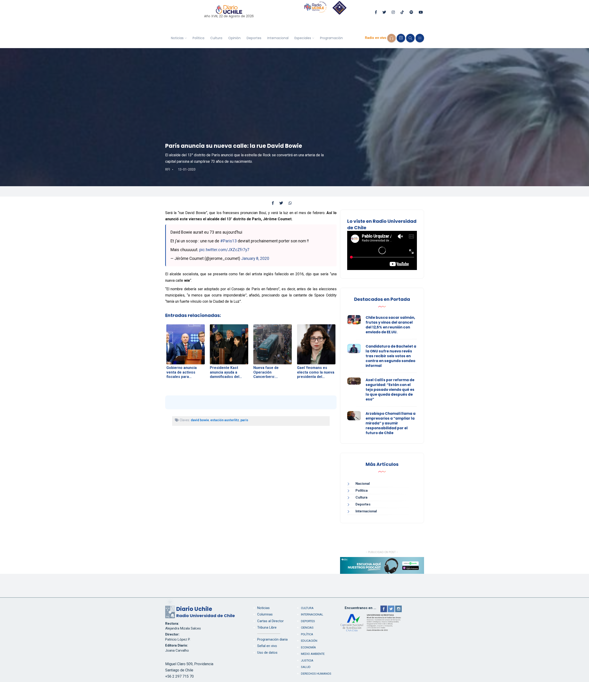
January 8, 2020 (255, 258)
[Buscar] (410, 38)
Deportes (254, 38)
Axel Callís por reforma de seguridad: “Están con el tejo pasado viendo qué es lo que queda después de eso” (390, 389)
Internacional (278, 38)
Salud (306, 667)
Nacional (362, 484)
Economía (308, 647)
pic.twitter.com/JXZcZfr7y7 (224, 249)
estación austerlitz (224, 420)
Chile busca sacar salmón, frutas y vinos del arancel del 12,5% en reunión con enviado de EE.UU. (390, 324)
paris (244, 420)
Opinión (234, 38)
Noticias (177, 38)
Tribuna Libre (267, 627)
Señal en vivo (267, 646)
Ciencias (307, 627)
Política (198, 38)
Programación (331, 38)
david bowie (200, 420)
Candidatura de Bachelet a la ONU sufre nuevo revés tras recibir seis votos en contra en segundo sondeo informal (391, 356)
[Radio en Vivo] (391, 38)
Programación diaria (272, 639)
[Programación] (401, 38)
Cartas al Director (270, 621)
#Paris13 (228, 241)
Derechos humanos (316, 673)
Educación (309, 640)
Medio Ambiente (313, 654)
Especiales (302, 38)
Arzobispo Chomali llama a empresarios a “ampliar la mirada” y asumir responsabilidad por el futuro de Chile (391, 423)
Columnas (265, 614)
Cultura (216, 38)
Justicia (307, 660)
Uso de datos (267, 652)
